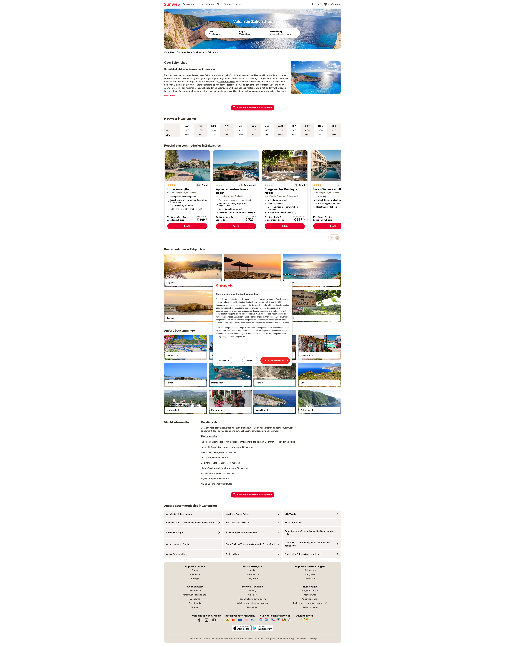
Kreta (252, 570)
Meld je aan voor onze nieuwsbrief (310, 603)
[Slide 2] (313, 91)
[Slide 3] (316, 91)
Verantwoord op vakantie (195, 594)
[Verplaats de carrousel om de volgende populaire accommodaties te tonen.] (337, 238)
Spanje (195, 570)
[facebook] (199, 621)
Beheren (222, 360)
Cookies (252, 594)
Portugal (195, 578)
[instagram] (206, 621)
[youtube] (214, 621)
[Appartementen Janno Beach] (236, 191)
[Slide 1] (311, 91)
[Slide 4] (318, 91)
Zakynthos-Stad (226, 81)
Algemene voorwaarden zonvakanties (234, 638)
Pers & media (195, 603)
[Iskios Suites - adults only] (333, 191)
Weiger (249, 360)
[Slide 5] (320, 91)
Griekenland (195, 574)
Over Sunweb (194, 590)
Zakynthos (252, 578)
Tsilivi (237, 84)
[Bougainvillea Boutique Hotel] (284, 191)
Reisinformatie (310, 607)
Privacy (252, 590)
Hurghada (310, 574)
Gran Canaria (252, 574)
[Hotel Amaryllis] (187, 191)
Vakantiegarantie (310, 599)
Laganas (196, 91)
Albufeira (310, 578)
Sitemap (195, 607)
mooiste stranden (277, 75)
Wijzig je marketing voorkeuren (252, 603)
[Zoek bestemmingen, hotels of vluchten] (312, 4)
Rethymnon (310, 570)
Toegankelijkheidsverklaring (252, 599)
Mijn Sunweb (310, 594)
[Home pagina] (172, 4)
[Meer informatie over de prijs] (206, 219)
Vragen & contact (310, 590)
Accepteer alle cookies (274, 360)
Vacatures (195, 599)
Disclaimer (252, 607)
